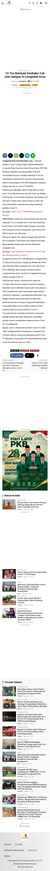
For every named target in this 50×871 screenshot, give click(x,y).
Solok (19, 582)
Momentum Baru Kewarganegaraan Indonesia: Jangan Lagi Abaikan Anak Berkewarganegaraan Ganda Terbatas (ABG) (30, 615)
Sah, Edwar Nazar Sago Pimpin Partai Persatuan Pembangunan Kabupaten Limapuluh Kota (31, 691)
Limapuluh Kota (25, 85)
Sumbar (34, 85)
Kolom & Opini (22, 608)
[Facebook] (30, 3)
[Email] (21, 155)
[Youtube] (41, 3)
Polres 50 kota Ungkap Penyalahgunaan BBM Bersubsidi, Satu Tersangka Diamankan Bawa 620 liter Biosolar (32, 785)
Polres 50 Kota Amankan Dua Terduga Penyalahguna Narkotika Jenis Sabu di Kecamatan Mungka (32, 704)
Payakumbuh (21, 500)
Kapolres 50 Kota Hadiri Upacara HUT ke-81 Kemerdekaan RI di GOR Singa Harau (31, 731)
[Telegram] (27, 155)
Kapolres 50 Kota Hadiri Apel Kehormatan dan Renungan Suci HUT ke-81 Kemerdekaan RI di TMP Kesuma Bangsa (31, 717)
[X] (37, 3)
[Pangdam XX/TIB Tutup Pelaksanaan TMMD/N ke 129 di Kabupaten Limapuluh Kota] (9, 772)
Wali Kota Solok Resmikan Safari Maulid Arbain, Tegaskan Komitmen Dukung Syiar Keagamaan (32, 588)
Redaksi (23, 81)
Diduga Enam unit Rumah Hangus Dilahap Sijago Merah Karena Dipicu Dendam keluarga (31, 504)
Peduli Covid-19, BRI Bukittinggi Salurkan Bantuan (40, 365)
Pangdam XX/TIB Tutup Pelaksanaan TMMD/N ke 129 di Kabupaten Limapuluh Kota (31, 772)
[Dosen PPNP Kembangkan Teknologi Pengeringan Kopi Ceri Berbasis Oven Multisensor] (9, 744)
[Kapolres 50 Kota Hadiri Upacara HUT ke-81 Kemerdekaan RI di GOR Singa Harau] (9, 731)
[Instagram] (33, 3)
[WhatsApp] (16, 155)
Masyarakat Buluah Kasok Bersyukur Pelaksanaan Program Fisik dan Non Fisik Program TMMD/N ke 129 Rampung (31, 813)
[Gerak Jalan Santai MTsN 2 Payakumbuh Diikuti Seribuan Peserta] (9, 600)
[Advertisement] (25, 39)
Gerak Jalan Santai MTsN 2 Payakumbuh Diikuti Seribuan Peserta (30, 600)
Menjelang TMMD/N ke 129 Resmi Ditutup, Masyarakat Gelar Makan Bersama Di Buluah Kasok (32, 799)
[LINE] (32, 155)
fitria (19, 593)
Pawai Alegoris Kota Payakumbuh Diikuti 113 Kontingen (32, 573)
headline (34, 350)
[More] (37, 355)
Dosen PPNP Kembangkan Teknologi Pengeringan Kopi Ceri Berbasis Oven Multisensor (31, 744)
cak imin (24, 350)
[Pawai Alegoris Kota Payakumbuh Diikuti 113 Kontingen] (9, 574)
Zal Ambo (20, 776)
